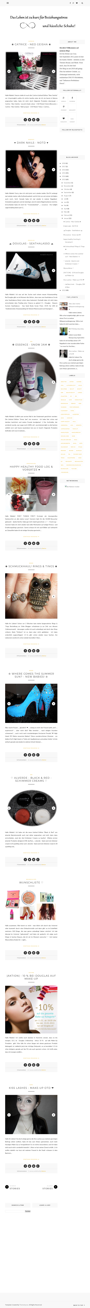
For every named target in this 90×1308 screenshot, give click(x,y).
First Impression (74, 407)
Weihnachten (79, 461)
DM (31, 341)
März (65, 212)
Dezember (67, 183)
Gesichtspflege (65, 414)
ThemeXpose (23, 1305)
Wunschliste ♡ (31, 882)
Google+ (63, 101)
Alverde (78, 381)
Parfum (73, 447)
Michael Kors (65, 436)
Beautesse (64, 389)
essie (80, 403)
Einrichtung (78, 399)
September (68, 192)
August (66, 196)
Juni (65, 202)
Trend (62, 457)
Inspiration (64, 425)
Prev (9, 71)
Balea (80, 385)
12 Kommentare (21, 760)
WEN (62, 465)
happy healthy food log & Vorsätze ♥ (31, 468)
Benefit (79, 389)
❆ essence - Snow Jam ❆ (31, 344)
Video (79, 457)
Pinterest (64, 110)
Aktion (31, 972)
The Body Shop (77, 454)
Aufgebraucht (71, 385)
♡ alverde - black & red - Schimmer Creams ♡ (31, 779)
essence (31, 139)
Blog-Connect (72, 120)
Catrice (31, 41)
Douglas (31, 240)
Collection (64, 396)
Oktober (67, 189)
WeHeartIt (72, 110)
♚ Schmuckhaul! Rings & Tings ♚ (31, 566)
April (65, 209)
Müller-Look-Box (66, 439)
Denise (43, 125)
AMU (62, 385)
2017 (64, 166)
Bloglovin (64, 121)
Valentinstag (71, 457)
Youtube (74, 468)
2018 (64, 163)
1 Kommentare (21, 1070)
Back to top (78, 1305)
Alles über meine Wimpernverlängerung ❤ (76, 306)
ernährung (31, 463)
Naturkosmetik (65, 443)
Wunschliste (31, 879)
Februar (66, 215)
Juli (65, 199)
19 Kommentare (21, 656)
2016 (64, 170)
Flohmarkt (64, 410)
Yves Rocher (64, 472)
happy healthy (65, 421)
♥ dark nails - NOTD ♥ (31, 142)
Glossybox (76, 414)
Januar (66, 218)
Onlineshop (64, 447)
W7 (62, 461)
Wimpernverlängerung (73, 465)
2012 (64, 290)
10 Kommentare (21, 225)
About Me (64, 381)
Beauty (72, 389)
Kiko (71, 425)
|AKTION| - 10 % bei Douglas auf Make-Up (31, 977)
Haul (74, 421)
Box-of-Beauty (70, 392)
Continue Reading (30, 113)
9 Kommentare (21, 125)
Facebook (72, 101)
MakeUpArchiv (76, 432)
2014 (64, 176)
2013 (64, 179)
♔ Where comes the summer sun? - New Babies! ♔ (31, 675)
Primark (63, 450)
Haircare (69, 418)
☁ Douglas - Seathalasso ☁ (31, 243)
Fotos (72, 410)
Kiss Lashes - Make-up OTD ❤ (31, 1087)
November (67, 186)
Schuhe (63, 454)
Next (53, 71)
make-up (75, 428)
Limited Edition (65, 428)
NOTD (80, 443)
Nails (75, 439)
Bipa (31, 1084)
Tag (69, 454)
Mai (65, 205)
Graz (62, 418)
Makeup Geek (65, 432)
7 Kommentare (21, 864)
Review (71, 450)
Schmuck (79, 450)
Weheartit (69, 461)
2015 (64, 173)
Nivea (74, 443)
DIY (71, 396)
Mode (31, 563)
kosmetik (79, 425)
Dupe (70, 399)
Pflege (80, 447)
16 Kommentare (22, 1171)
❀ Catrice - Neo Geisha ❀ (31, 44)
